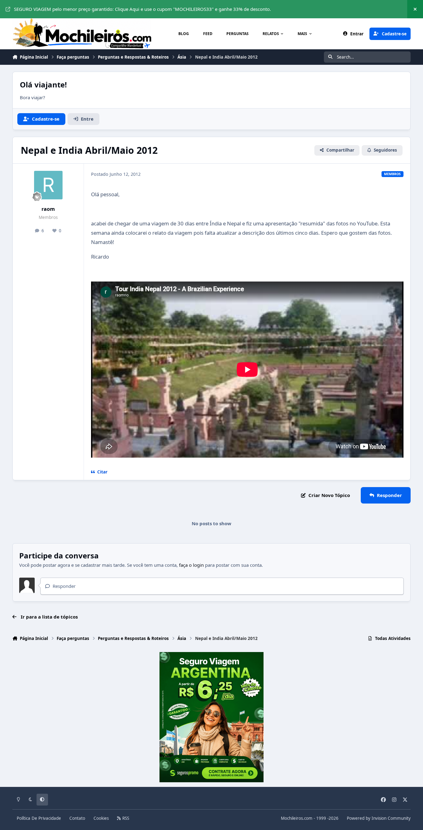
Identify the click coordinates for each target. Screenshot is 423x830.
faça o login (191, 565)
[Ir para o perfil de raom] (48, 185)
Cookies (101, 818)
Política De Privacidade (39, 818)
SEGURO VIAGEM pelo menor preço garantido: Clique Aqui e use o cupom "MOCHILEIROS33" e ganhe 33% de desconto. (142, 9)
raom (48, 208)
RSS (125, 818)
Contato (77, 818)
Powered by (379, 818)
